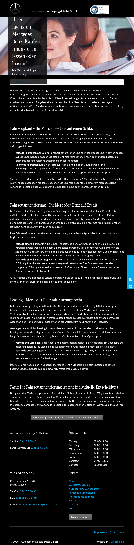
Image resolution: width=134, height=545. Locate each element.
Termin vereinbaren (80, 517)
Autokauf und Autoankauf (84, 488)
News (72, 481)
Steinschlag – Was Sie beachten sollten (54, 417)
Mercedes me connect (81, 496)
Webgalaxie (117, 541)
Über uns (74, 504)
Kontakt (73, 508)
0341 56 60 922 (39, 448)
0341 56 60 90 (28, 441)
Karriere (73, 500)
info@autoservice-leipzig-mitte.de (38, 504)
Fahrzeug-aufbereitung (82, 492)
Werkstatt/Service (79, 485)
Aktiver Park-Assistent (88, 417)
